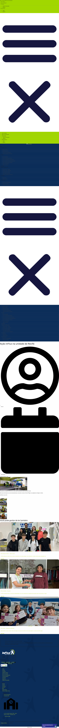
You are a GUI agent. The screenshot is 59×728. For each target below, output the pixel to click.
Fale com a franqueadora (7, 182)
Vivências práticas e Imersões (7, 153)
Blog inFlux (4, 177)
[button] (29, 72)
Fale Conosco (3, 180)
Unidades (3, 323)
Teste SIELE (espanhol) (6, 173)
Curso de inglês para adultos (7, 158)
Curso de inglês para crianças (7, 162)
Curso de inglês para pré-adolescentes (9, 318)
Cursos (2, 154)
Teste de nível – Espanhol (7, 170)
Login (4, 10)
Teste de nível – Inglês (6, 169)
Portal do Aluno (3, 8)
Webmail (4, 7)
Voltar (44, 724)
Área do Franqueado (6, 6)
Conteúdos (3, 175)
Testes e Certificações (4, 167)
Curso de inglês (5, 156)
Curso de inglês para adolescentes (8, 159)
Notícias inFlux (5, 335)
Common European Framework (8, 174)
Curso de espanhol (6, 163)
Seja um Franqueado (5, 134)
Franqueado (4, 135)
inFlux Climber (3, 1)
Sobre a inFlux (5, 149)
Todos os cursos (5, 164)
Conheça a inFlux (4, 147)
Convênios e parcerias (6, 184)
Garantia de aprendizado (7, 152)
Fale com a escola (5, 183)
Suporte (4, 11)
